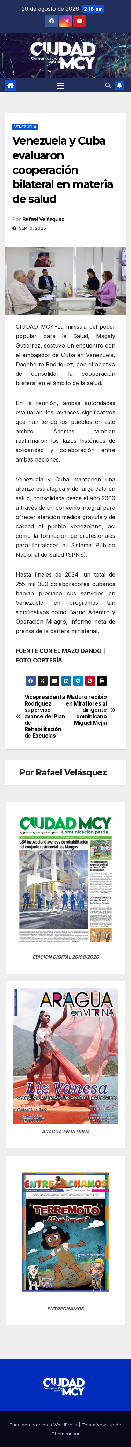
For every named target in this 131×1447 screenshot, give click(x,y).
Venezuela (25, 127)
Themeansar (66, 1434)
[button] (108, 85)
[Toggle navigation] (60, 85)
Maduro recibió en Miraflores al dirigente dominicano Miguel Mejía (86, 710)
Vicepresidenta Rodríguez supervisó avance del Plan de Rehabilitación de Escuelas (44, 716)
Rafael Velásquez (43, 219)
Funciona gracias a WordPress (44, 1424)
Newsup (105, 1424)
